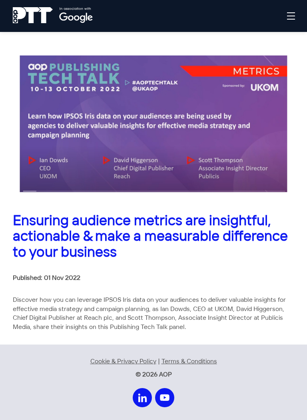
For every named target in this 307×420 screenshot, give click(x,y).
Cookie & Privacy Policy (123, 362)
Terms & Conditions (189, 362)
